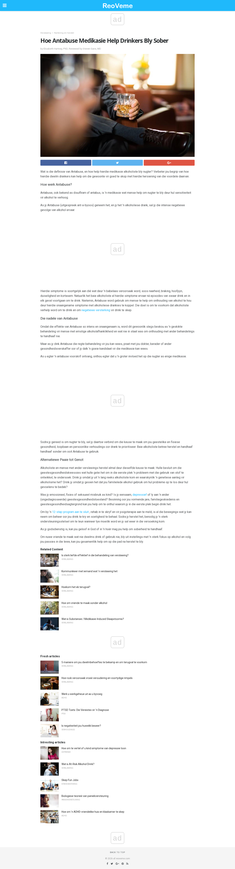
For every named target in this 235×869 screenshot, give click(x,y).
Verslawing (45, 33)
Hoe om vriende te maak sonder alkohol (84, 603)
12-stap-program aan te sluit (70, 512)
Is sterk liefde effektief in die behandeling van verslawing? (95, 555)
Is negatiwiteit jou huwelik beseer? (81, 725)
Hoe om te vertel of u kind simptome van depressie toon (94, 748)
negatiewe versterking (96, 310)
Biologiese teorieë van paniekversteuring (85, 796)
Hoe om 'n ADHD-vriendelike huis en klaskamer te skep (93, 811)
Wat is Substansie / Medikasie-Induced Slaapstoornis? (93, 618)
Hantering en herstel (64, 33)
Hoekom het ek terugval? (76, 587)
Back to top (117, 852)
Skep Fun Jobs (70, 780)
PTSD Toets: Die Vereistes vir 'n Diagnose (85, 709)
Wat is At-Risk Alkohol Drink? (78, 764)
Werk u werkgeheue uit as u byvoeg (82, 694)
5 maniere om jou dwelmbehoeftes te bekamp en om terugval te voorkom (104, 662)
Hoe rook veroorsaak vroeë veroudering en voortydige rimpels (97, 678)
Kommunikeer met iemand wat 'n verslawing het (90, 571)
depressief (140, 494)
